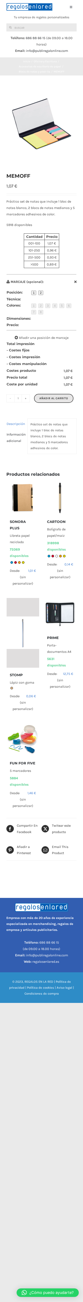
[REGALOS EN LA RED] (29, 7)
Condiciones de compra (41, 993)
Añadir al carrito (53, 398)
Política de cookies (40, 988)
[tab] (15, 423)
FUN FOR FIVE (22, 763)
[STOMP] (23, 633)
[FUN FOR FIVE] (23, 739)
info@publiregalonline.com (47, 51)
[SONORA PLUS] (23, 498)
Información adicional (16, 437)
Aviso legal (64, 988)
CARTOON (56, 522)
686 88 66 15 (35, 38)
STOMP (16, 675)
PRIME (53, 638)
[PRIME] (60, 614)
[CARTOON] (60, 498)
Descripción (16, 424)
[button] (48, 1292)
